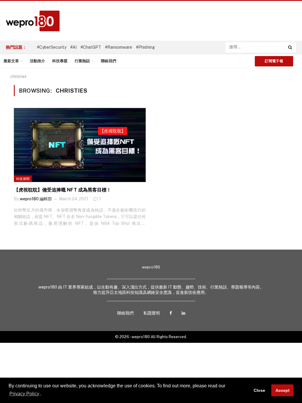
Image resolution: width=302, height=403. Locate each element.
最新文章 (11, 61)
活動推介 (37, 61)
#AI (73, 47)
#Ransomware (118, 47)
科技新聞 (22, 179)
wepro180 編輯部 (36, 198)
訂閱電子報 (274, 61)
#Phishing (145, 47)
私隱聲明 (151, 313)
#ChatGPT (91, 47)
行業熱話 (82, 61)
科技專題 (60, 61)
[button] (43, 394)
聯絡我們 (108, 61)
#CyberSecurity (51, 47)
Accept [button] (282, 390)
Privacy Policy (24, 393)
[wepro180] (30, 21)
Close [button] (259, 390)
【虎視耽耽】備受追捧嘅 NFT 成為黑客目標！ (62, 190)
